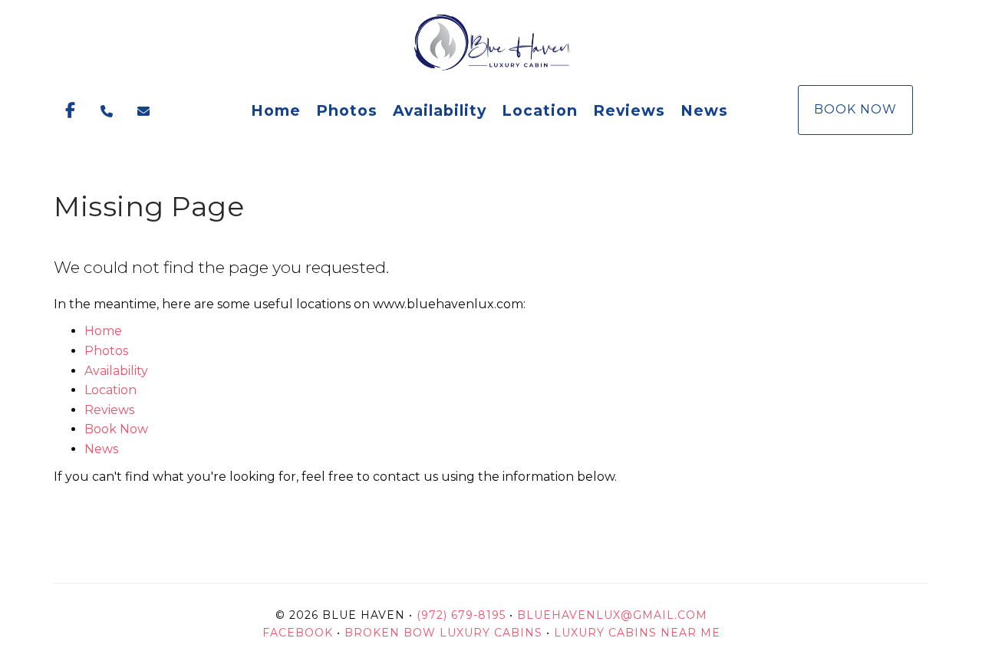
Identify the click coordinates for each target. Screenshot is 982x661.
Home (276, 110)
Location (540, 110)
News (704, 110)
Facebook (299, 633)
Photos (346, 110)
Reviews (629, 110)
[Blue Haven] (491, 42)
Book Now (855, 109)
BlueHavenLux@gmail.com (612, 615)
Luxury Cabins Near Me (637, 633)
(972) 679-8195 (461, 615)
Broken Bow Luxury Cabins (443, 633)
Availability (439, 110)
